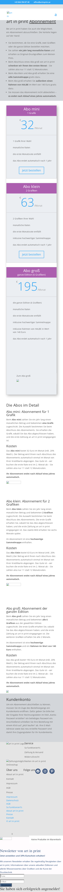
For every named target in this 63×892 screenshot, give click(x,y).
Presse (9, 792)
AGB (8, 787)
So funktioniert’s (32, 747)
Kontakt (10, 778)
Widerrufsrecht (31, 756)
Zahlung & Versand (33, 752)
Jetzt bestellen (31, 170)
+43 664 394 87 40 (21, 2)
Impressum (11, 783)
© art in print (12, 821)
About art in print (14, 774)
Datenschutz (12, 800)
